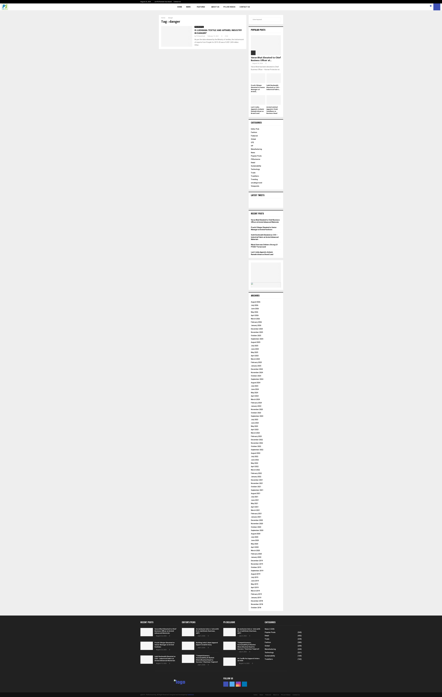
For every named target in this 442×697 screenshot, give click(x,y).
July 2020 (254, 537)
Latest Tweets (257, 195)
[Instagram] (425, 7)
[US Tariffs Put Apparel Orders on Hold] (229, 662)
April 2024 (255, 396)
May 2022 (254, 463)
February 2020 (256, 554)
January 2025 (256, 366)
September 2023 (257, 416)
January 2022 (256, 477)
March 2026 (255, 319)
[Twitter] (423, 7)
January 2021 (256, 517)
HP (252, 146)
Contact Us (177, 2)
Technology (255, 169)
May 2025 (254, 352)
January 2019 (256, 597)
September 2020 (257, 530)
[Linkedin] (428, 7)
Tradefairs (255, 176)
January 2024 (256, 406)
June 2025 (255, 349)
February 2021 (256, 513)
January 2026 (256, 325)
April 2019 (255, 587)
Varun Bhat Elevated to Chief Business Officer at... (266, 59)
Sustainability (256, 166)
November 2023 (257, 409)
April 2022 (255, 466)
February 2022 (256, 473)
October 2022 (256, 446)
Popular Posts (256, 156)
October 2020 (256, 527)
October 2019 (256, 567)
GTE (252, 142)
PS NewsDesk (200, 36)
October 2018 (256, 608)
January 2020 (256, 557)
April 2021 (255, 507)
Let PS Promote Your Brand (163, 2)
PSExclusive (255, 159)
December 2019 (257, 561)
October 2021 (256, 487)
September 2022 (257, 450)
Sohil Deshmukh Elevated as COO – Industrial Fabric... (273, 87)
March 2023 (255, 433)
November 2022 (257, 443)
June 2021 (255, 500)
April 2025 (255, 356)
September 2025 (257, 339)
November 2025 (257, 332)
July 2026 (254, 305)
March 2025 (255, 359)
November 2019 (257, 564)
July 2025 (254, 346)
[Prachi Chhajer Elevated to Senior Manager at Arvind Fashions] (258, 78)
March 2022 (255, 470)
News (188, 7)
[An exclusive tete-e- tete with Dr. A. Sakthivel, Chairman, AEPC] (188, 632)
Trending (254, 179)
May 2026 (254, 312)
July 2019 (254, 577)
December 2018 (257, 601)
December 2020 (257, 520)
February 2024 (256, 403)
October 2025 (256, 335)
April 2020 (255, 547)
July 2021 (254, 497)
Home (179, 7)
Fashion (254, 132)
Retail (253, 163)
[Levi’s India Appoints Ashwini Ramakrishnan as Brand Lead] (258, 100)
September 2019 (257, 571)
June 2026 (255, 309)
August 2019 (255, 574)
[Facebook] (420, 7)
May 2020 (254, 544)
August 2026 (255, 302)
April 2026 (255, 315)
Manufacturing (199, 27)
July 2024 (254, 386)
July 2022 (254, 456)
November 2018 (257, 604)
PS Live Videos (229, 7)
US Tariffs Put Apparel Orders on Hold (248, 659)
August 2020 (255, 534)
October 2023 (256, 413)
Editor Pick (255, 129)
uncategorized (256, 183)
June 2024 (255, 389)
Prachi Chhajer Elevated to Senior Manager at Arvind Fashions (164, 644)
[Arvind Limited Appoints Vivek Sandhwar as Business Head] (273, 100)
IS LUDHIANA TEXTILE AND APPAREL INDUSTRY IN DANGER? (218, 31)
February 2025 (256, 362)
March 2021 (255, 510)
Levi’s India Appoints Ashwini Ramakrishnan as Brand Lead (257, 110)
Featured (201, 7)
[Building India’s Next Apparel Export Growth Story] (188, 646)
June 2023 (255, 423)
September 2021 (257, 490)
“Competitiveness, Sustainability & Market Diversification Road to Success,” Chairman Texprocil (207, 658)
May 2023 (254, 426)
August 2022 (255, 453)
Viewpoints (255, 186)
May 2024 (254, 393)
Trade (253, 173)
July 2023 (254, 419)
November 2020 (257, 524)
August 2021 (255, 493)
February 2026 (256, 322)
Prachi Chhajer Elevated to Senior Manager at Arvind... (258, 88)
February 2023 (256, 436)
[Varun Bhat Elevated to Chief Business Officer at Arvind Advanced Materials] (266, 45)
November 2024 (257, 372)
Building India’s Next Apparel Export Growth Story (207, 643)
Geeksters (190, 695)
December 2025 (257, 329)
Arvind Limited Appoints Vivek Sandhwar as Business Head (272, 110)
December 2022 (257, 440)
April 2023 (255, 429)
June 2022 (255, 460)
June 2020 (255, 540)
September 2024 (257, 379)
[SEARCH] (278, 19)
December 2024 (257, 369)
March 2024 (255, 399)
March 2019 (255, 591)
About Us (215, 7)
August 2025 (255, 342)
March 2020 (255, 550)
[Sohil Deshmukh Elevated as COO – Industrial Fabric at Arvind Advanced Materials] (273, 78)
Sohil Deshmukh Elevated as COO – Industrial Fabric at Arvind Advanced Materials (265, 237)
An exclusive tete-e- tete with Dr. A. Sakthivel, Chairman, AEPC (207, 631)
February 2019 (256, 594)
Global (253, 139)
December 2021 (257, 480)
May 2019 (254, 584)
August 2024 (255, 383)
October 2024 (256, 376)
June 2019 (255, 581)
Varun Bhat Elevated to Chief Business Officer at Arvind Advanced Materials (165, 631)
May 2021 (254, 503)
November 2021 (257, 483)
